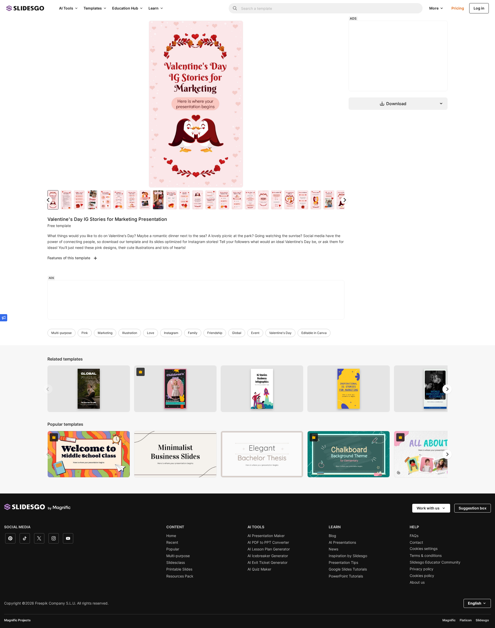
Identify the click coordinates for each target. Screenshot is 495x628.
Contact (416, 542)
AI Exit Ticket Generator (267, 562)
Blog (332, 536)
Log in (479, 8)
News (333, 549)
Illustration (129, 333)
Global (236, 333)
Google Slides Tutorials (348, 569)
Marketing (105, 333)
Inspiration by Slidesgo (348, 556)
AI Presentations (342, 542)
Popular (172, 549)
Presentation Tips (343, 562)
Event (255, 333)
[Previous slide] (48, 389)
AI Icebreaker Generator (268, 556)
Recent (172, 542)
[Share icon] (234, 29)
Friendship (214, 333)
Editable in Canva (314, 333)
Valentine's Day (280, 333)
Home (171, 536)
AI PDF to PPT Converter (268, 542)
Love (150, 333)
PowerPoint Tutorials (346, 576)
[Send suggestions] (3, 317)
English (474, 603)
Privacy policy (421, 569)
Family (192, 333)
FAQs (414, 536)
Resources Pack (179, 576)
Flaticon (466, 620)
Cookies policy (422, 576)
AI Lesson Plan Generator (269, 549)
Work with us (428, 508)
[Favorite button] (221, 29)
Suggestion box (472, 508)
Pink (84, 333)
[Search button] (235, 8)
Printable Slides (179, 569)
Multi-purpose (61, 333)
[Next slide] (235, 104)
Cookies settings (424, 549)
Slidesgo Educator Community (435, 562)
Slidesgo (482, 620)
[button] (344, 200)
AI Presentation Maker (266, 536)
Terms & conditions (426, 556)
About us (417, 582)
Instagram (171, 333)
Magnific (449, 620)
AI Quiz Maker (259, 569)
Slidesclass (175, 562)
